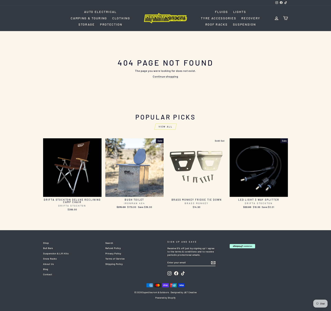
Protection (111, 24)
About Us (48, 263)
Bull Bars (48, 248)
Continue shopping (165, 76)
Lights (239, 12)
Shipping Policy (114, 263)
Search (109, 242)
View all (166, 126)
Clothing (121, 18)
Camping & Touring (89, 18)
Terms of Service (115, 258)
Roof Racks (216, 24)
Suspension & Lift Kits (56, 253)
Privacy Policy (113, 253)
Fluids (221, 12)
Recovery (250, 18)
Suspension (244, 24)
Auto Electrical (100, 12)
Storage (86, 24)
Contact (47, 274)
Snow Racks (50, 258)
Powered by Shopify (165, 297)
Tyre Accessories (218, 18)
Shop (46, 242)
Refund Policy (113, 248)
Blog (45, 269)
